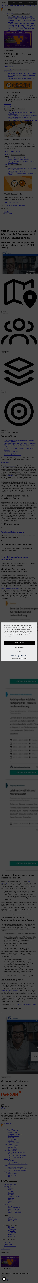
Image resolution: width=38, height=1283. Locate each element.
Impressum (13, 658)
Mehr (19, 651)
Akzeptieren (19, 643)
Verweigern (19, 647)
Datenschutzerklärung (22, 658)
